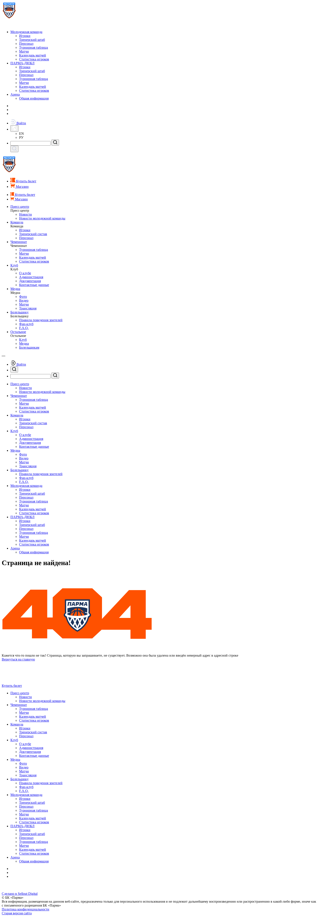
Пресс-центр (19, 206)
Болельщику (19, 312)
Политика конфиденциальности (25, 909)
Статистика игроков (34, 59)
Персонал (26, 43)
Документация (30, 281)
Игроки (24, 36)
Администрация (31, 277)
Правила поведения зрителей (40, 320)
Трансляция (27, 308)
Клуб (14, 265)
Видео (23, 300)
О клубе (25, 273)
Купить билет (12, 685)
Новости (25, 214)
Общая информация (34, 98)
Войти (21, 123)
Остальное (18, 332)
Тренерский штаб (32, 40)
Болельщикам (29, 347)
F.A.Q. (24, 328)
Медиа (15, 289)
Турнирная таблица (33, 47)
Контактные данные (34, 285)
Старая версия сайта (17, 913)
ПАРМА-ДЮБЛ (22, 63)
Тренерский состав (33, 234)
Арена (15, 94)
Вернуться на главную (18, 659)
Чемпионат (18, 242)
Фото (23, 296)
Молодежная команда (26, 32)
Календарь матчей (32, 55)
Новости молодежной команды (42, 218)
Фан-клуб (26, 324)
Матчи (24, 51)
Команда (16, 222)
